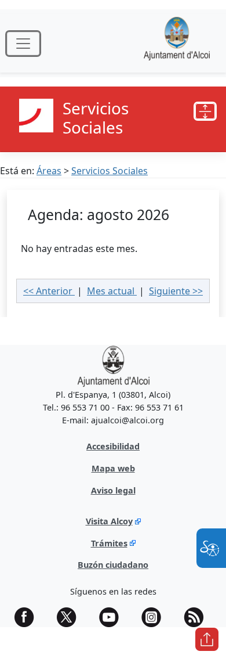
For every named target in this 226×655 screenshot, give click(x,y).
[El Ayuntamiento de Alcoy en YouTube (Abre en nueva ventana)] (113, 617)
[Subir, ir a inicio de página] (207, 639)
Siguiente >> (176, 291)
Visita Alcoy (109, 521)
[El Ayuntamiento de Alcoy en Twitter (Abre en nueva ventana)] (71, 617)
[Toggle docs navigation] (205, 111)
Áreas (49, 170)
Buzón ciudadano (113, 564)
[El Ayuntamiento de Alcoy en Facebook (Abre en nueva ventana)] (28, 617)
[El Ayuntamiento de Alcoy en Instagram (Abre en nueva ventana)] (155, 617)
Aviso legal (113, 490)
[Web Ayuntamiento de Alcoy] (177, 43)
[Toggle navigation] (23, 43)
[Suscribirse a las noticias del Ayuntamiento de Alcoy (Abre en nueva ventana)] (198, 617)
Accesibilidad (113, 446)
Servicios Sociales (109, 170)
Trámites (109, 543)
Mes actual (112, 291)
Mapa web (113, 468)
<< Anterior (49, 291)
